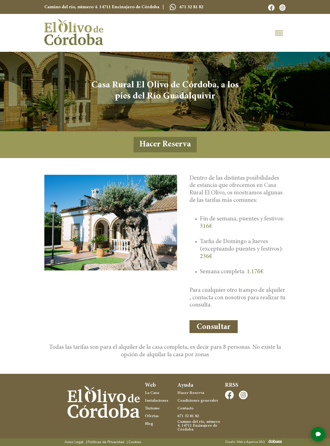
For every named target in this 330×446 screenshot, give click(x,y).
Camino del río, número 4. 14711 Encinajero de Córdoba (198, 426)
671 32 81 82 (190, 7)
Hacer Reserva (165, 145)
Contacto (185, 408)
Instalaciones (156, 401)
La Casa (152, 393)
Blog (149, 424)
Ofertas (152, 416)
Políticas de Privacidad (106, 442)
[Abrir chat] (318, 434)
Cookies (134, 442)
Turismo (152, 408)
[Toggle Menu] (279, 32)
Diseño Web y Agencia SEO (245, 442)
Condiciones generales (197, 401)
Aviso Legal (74, 442)
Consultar (213, 327)
